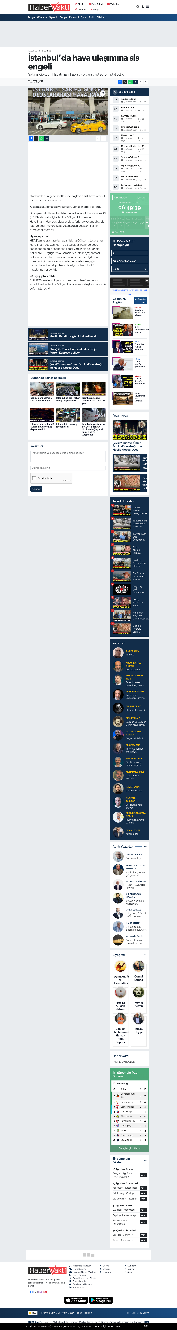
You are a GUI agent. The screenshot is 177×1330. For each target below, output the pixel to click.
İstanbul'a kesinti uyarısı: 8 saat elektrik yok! (93, 401)
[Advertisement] (80, 163)
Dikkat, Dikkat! (133, 669)
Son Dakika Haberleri (83, 1284)
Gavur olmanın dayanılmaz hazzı (135, 942)
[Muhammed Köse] (118, 775)
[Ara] (137, 7)
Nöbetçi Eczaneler (82, 1266)
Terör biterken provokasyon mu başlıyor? (135, 684)
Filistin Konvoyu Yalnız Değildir (134, 763)
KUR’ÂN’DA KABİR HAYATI (135, 886)
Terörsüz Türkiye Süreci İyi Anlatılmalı (135, 750)
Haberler (33, 51)
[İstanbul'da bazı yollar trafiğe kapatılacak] (68, 388)
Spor (83, 17)
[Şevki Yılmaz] (118, 721)
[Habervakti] (49, 7)
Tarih (91, 17)
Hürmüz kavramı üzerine (135, 821)
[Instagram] (40, 1292)
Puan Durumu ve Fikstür (84, 1278)
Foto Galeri (97, 4)
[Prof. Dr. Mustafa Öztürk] (118, 817)
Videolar (114, 4)
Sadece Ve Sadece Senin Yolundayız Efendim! (136, 723)
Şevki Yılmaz (133, 718)
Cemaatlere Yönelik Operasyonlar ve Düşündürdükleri (135, 777)
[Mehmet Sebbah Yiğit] (118, 679)
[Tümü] (145, 643)
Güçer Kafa (132, 651)
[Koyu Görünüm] (142, 7)
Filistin (80, 4)
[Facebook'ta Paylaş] (120, 82)
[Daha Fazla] (135, 82)
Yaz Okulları (132, 833)
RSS (34, 1313)
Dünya (63, 17)
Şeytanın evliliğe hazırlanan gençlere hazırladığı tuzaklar (136, 902)
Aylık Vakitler (120, 232)
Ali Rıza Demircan (136, 881)
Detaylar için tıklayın (129, 1148)
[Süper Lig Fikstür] (145, 1160)
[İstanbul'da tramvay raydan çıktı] (68, 415)
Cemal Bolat (133, 830)
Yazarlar (81, 9)
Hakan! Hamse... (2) (136, 710)
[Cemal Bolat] (118, 832)
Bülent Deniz (133, 706)
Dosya (96, 9)
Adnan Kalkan (134, 758)
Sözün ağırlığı (133, 858)
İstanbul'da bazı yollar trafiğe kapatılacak (68, 399)
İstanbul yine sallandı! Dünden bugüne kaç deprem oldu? (42, 427)
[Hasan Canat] (118, 788)
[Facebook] (30, 1292)
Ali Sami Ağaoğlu (135, 936)
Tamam (146, 1326)
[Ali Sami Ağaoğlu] (118, 939)
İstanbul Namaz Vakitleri (84, 1272)
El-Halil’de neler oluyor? (134, 806)
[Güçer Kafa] (118, 652)
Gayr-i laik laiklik (134, 738)
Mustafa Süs (133, 745)
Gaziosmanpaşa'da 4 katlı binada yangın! (41, 399)
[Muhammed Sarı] (118, 694)
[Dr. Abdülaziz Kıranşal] (118, 898)
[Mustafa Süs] (118, 748)
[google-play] (101, 1300)
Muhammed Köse (135, 772)
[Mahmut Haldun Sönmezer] (118, 869)
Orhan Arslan (134, 854)
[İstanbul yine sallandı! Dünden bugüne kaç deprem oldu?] (42, 415)
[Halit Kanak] (118, 926)
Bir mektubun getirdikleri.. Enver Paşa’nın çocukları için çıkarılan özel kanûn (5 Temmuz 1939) (135, 928)
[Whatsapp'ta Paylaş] (130, 82)
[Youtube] (45, 1292)
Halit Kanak (133, 923)
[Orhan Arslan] (118, 856)
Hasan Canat (133, 787)
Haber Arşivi (78, 1287)
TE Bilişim (144, 1313)
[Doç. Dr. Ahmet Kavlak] (118, 734)
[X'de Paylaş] (125, 82)
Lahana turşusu (134, 790)
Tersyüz (130, 654)
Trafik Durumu (80, 1275)
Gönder (36, 489)
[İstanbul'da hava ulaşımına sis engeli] (68, 111)
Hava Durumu (79, 1269)
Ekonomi (74, 17)
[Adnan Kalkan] (118, 761)
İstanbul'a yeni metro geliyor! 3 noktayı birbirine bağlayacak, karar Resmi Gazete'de (93, 429)
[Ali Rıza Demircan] (118, 884)
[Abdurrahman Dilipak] (118, 666)
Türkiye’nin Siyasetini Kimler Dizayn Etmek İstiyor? (135, 697)
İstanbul (46, 51)
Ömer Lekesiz (133, 910)
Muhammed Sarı (135, 691)
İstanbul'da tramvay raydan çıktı (66, 425)
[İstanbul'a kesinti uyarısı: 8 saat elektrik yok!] (94, 388)
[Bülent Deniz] (118, 708)
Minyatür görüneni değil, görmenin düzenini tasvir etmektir (136, 915)
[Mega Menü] (147, 6)
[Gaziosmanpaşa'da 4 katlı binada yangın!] (42, 388)
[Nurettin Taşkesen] (118, 801)
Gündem (42, 17)
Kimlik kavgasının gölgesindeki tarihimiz (135, 874)
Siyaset (53, 17)
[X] (35, 1292)
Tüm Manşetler (80, 1281)
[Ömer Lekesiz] (118, 912)
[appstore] (76, 1300)
